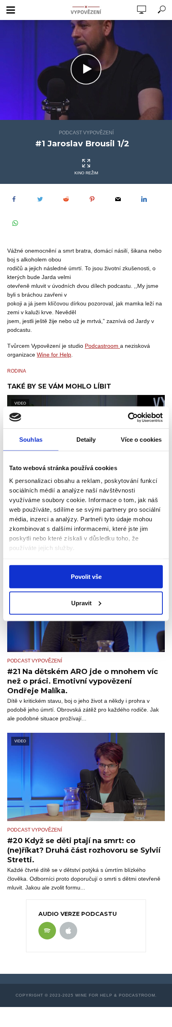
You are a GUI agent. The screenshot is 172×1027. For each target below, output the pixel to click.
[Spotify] (47, 930)
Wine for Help (54, 354)
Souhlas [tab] (30, 439)
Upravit (81, 602)
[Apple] (68, 930)
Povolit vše (86, 576)
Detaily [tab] (86, 439)
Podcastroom (102, 346)
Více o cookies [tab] (141, 439)
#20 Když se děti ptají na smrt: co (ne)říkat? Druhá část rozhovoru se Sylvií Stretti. (83, 850)
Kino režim (86, 173)
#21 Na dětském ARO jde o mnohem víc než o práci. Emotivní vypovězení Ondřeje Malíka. (82, 681)
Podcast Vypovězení (86, 133)
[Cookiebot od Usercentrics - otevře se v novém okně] (128, 417)
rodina (16, 371)
